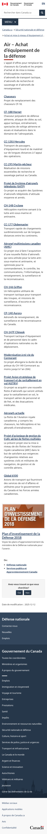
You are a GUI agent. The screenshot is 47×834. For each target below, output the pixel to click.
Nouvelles (7, 632)
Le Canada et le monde (13, 754)
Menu (11, 22)
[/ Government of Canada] (17, 3)
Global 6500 (11, 475)
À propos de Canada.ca (13, 815)
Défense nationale (17, 564)
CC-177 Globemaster (16, 224)
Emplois (6, 638)
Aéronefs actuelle (14, 413)
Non (28, 592)
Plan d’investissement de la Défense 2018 (21, 536)
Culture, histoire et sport (14, 736)
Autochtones (8, 773)
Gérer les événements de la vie (17, 791)
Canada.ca (7, 29)
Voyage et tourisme (11, 693)
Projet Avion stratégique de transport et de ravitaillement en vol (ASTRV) (23, 380)
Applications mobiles (12, 809)
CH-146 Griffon (13, 287)
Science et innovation (12, 767)
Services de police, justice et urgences (20, 742)
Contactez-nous (9, 626)
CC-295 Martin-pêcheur (18, 164)
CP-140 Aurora (13, 313)
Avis (4, 821)
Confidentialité (9, 827)
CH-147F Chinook (14, 332)
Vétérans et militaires (12, 779)
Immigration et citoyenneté (15, 686)
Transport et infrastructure (15, 748)
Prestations (7, 705)
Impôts (5, 717)
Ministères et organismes (14, 664)
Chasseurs (10, 96)
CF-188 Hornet (13, 111)
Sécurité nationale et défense (29, 29)
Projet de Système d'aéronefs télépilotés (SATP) (21, 185)
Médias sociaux (9, 803)
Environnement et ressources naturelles (22, 723)
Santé (5, 711)
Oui (19, 592)
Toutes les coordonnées (14, 658)
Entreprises (7, 699)
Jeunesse (6, 785)
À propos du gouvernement (15, 670)
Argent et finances (11, 760)
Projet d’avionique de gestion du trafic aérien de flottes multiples (22, 437)
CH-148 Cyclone (13, 205)
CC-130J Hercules (14, 141)
